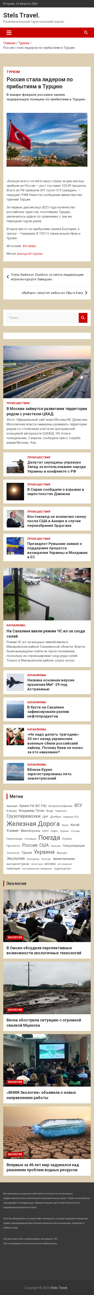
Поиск (83, 318)
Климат (13, 831)
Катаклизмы (16, 625)
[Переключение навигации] (9, 33)
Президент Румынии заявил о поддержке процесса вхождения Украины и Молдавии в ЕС (57, 550)
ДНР (45, 816)
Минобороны (30, 830)
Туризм (13, 72)
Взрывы (12, 810)
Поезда (49, 837)
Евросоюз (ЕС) (71, 816)
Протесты (13, 845)
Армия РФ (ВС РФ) (33, 806)
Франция (62, 852)
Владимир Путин (31, 811)
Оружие (64, 831)
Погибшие (30, 838)
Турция (26, 853)
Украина (44, 852)
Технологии (13, 853)
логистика (37, 864)
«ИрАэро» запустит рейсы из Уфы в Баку (52, 293)
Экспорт (46, 858)
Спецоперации (74, 846)
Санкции (56, 846)
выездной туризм (29, 253)
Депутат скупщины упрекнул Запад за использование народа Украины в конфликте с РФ (56, 466)
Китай (74, 825)
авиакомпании (64, 859)
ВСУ (78, 805)
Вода (49, 810)
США (44, 845)
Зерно (65, 825)
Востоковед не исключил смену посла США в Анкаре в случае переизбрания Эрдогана (56, 521)
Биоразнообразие (60, 806)
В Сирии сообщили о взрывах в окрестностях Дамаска (55, 491)
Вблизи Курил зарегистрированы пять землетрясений (49, 774)
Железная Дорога (33, 823)
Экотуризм (33, 858)
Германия (61, 810)
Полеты (67, 838)
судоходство (62, 868)
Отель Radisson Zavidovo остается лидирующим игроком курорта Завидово (47, 277)
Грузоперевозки (23, 816)
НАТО (45, 830)
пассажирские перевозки (37, 868)
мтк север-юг (64, 864)
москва (50, 864)
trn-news (29, 246)
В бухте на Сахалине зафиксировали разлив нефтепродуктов (48, 711)
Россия (29, 845)
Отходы (75, 830)
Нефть (54, 830)
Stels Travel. (21, 15)
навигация (13, 868)
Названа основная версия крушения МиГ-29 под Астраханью (50, 684)
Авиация (12, 806)
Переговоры (15, 838)
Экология (16, 858)
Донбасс (55, 816)
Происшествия (18, 403)
